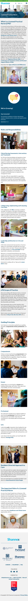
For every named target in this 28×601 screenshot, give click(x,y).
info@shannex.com (6, 577)
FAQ (22, 564)
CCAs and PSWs (16, 249)
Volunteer (15, 564)
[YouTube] (14, 572)
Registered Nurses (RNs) (14, 59)
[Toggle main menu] (26, 3)
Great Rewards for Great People (14, 480)
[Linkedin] (17, 572)
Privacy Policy (24, 595)
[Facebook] (11, 572)
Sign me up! (4, 121)
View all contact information (18, 578)
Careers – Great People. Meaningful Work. (13, 0)
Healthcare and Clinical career (9, 35)
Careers (7, 564)
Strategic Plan (9, 437)
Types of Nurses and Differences (17, 64)
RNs (13, 210)
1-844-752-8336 (17, 577)
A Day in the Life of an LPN (14, 314)
